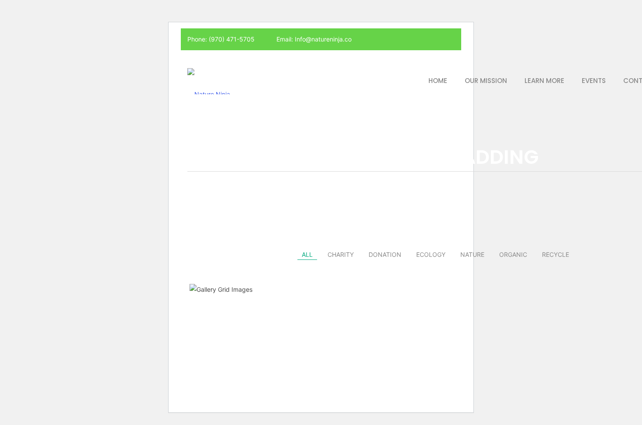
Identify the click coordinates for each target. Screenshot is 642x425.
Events (594, 80)
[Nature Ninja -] (211, 80)
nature (472, 254)
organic (513, 254)
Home (437, 80)
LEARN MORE (544, 80)
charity (341, 254)
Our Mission (486, 80)
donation (385, 254)
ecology (430, 254)
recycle (555, 254)
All (307, 254)
